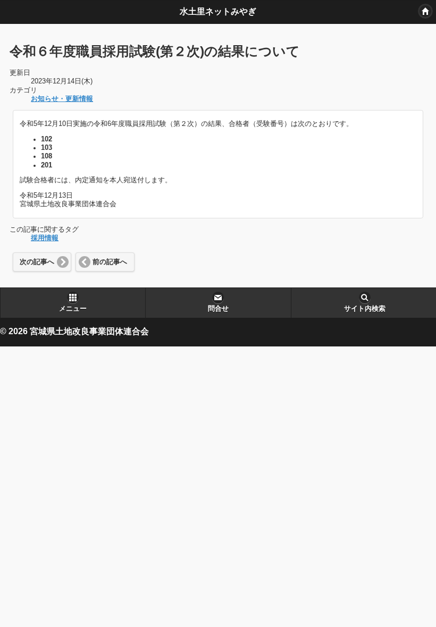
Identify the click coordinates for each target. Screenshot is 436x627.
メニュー (73, 308)
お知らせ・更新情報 (62, 99)
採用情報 (44, 238)
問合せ (218, 308)
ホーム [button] (425, 11)
